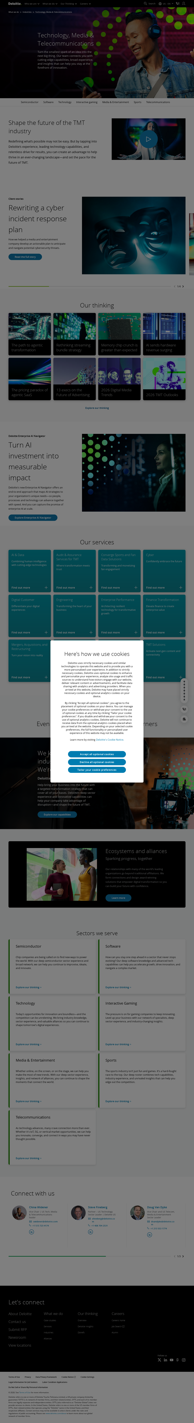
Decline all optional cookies (97, 762)
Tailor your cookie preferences (96, 770)
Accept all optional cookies (97, 754)
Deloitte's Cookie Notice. (110, 739)
